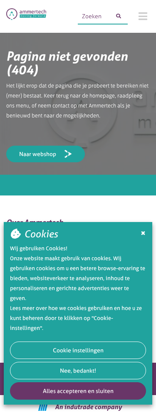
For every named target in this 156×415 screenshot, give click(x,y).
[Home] (26, 16)
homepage (102, 95)
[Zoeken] (118, 16)
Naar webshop (37, 154)
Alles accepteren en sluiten (78, 391)
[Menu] (143, 16)
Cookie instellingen (78, 350)
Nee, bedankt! (78, 370)
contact (60, 105)
